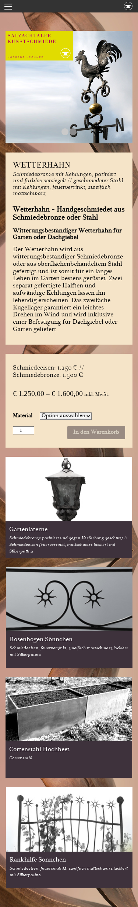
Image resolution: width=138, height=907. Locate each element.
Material (22, 416)
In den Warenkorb (96, 433)
